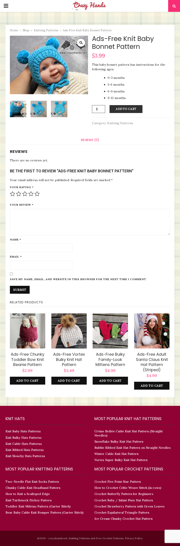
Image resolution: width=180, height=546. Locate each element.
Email (16, 256)
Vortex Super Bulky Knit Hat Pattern (121, 460)
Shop (26, 30)
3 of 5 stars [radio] (24, 193)
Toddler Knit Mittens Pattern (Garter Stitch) (37, 506)
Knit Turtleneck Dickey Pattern (28, 500)
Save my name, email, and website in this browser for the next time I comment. (78, 279)
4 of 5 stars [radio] (31, 193)
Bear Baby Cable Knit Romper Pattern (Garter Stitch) (44, 512)
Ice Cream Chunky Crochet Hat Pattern (123, 519)
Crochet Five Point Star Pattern (117, 482)
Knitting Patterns (46, 30)
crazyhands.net (57, 538)
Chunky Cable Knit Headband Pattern (32, 488)
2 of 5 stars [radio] (18, 193)
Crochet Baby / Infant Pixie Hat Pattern (123, 500)
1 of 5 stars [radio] (12, 193)
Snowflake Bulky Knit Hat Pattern (118, 442)
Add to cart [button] (27, 381)
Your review (21, 204)
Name (15, 239)
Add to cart (126, 109)
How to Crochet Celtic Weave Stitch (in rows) (127, 488)
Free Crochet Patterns (110, 538)
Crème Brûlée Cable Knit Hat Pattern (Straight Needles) (128, 433)
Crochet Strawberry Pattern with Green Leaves (129, 506)
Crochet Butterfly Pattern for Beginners (123, 494)
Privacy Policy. (134, 538)
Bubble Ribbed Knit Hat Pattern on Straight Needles (132, 448)
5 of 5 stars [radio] (37, 193)
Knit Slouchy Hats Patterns (25, 456)
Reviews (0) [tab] (90, 140)
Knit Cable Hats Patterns (23, 444)
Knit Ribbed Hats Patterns (24, 450)
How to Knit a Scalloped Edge (27, 494)
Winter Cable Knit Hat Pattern (116, 454)
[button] (81, 43)
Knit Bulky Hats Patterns (23, 438)
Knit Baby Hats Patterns (23, 431)
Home (14, 30)
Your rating (22, 187)
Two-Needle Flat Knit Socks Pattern (32, 482)
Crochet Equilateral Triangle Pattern (121, 512)
